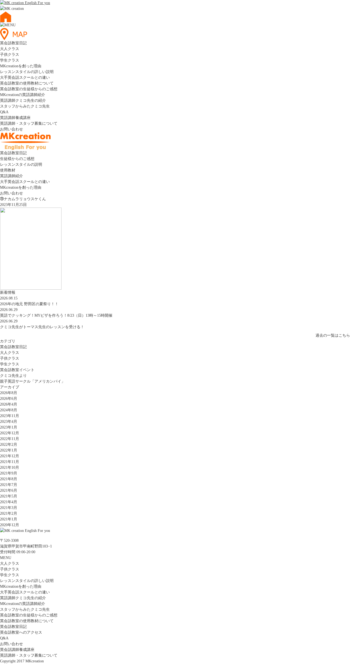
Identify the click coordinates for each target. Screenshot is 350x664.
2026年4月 (8, 404)
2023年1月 (8, 427)
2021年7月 (8, 485)
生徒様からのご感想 (17, 159)
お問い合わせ (11, 129)
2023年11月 (9, 416)
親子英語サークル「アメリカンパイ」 (32, 381)
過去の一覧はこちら (333, 335)
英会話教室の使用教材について (27, 83)
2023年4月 (8, 422)
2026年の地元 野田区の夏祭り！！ (29, 304)
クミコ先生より (13, 376)
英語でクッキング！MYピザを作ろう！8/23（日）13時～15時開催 (56, 315)
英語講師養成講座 (15, 118)
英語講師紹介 (11, 176)
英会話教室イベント (17, 370)
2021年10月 (9, 467)
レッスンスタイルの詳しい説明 (27, 72)
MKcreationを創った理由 (20, 66)
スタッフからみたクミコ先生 (25, 106)
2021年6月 (8, 490)
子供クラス (9, 55)
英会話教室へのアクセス (21, 632)
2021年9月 (8, 473)
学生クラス (9, 60)
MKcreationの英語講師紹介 (22, 95)
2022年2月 (8, 444)
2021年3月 (8, 508)
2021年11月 (9, 462)
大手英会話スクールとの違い (25, 77)
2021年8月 (8, 479)
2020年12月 (9, 525)
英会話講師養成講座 (17, 650)
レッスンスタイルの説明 (21, 164)
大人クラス (9, 49)
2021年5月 (8, 496)
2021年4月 (8, 502)
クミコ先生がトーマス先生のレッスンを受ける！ (42, 327)
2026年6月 (8, 399)
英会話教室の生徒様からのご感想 (28, 89)
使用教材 (7, 170)
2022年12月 (9, 433)
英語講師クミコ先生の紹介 (23, 100)
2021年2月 (8, 513)
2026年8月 (8, 393)
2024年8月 (8, 410)
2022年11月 (9, 439)
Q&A (4, 112)
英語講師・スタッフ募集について (28, 123)
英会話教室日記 (13, 43)
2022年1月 (8, 450)
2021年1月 (8, 519)
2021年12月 (9, 456)
